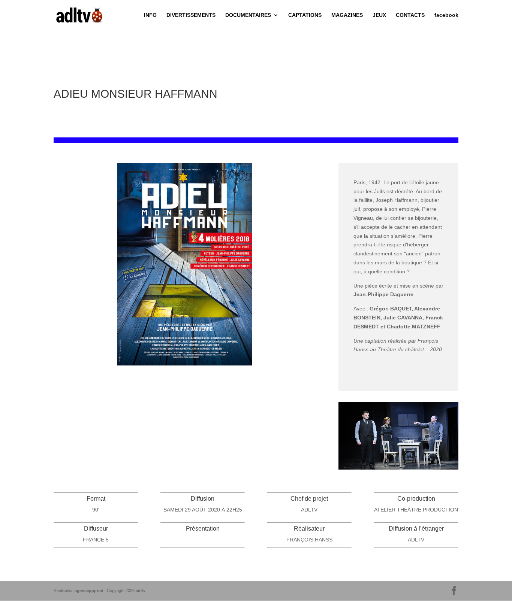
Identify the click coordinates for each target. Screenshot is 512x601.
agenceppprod (89, 590)
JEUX (379, 15)
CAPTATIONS (305, 15)
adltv (140, 590)
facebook (446, 15)
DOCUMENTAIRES (248, 15)
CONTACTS (410, 15)
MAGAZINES (347, 15)
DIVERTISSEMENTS (191, 15)
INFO (150, 15)
